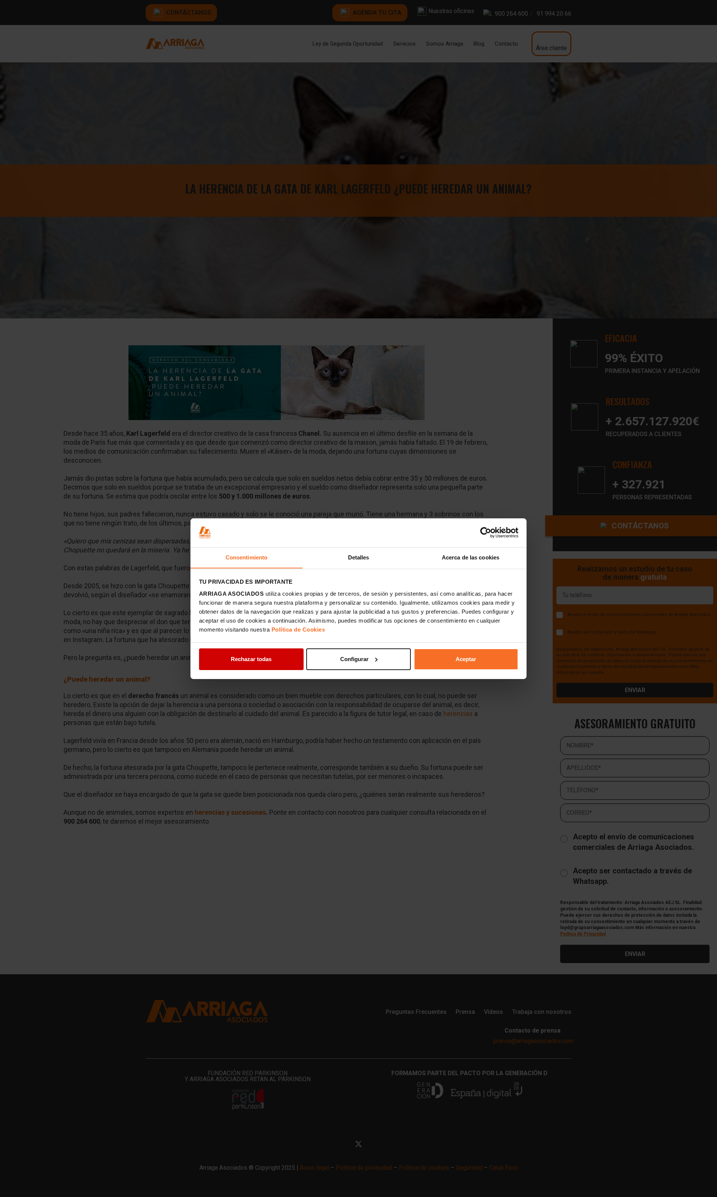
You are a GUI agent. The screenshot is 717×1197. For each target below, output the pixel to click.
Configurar (354, 659)
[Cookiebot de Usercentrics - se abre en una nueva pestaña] (485, 532)
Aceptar (466, 659)
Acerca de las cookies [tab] (470, 557)
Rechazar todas (251, 659)
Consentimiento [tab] (246, 557)
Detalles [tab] (358, 557)
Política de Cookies (298, 629)
